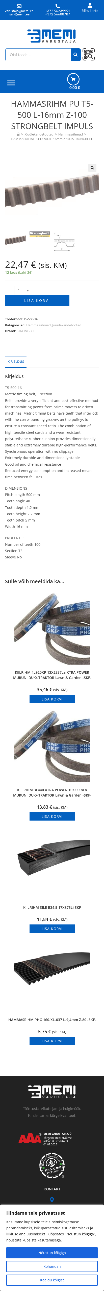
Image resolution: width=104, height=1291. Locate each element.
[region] (52, 1248)
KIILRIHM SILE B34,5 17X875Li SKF (52, 907)
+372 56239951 (57, 11)
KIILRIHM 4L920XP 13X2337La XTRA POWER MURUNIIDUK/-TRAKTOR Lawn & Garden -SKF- (52, 675)
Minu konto (90, 11)
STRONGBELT (27, 331)
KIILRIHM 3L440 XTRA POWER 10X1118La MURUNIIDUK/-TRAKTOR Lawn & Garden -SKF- (52, 792)
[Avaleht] (18, 134)
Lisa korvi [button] (52, 699)
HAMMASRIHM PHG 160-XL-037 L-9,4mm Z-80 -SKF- (52, 1019)
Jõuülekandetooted (66, 325)
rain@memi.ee (19, 14)
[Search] (76, 55)
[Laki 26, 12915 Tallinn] (52, 1200)
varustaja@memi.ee (19, 11)
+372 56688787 (57, 14)
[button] (92, 168)
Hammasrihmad (38, 325)
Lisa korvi (37, 300)
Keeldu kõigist (52, 1280)
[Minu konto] (90, 5)
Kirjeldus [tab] (16, 361)
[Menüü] (11, 82)
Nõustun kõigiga (52, 1252)
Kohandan (52, 1266)
